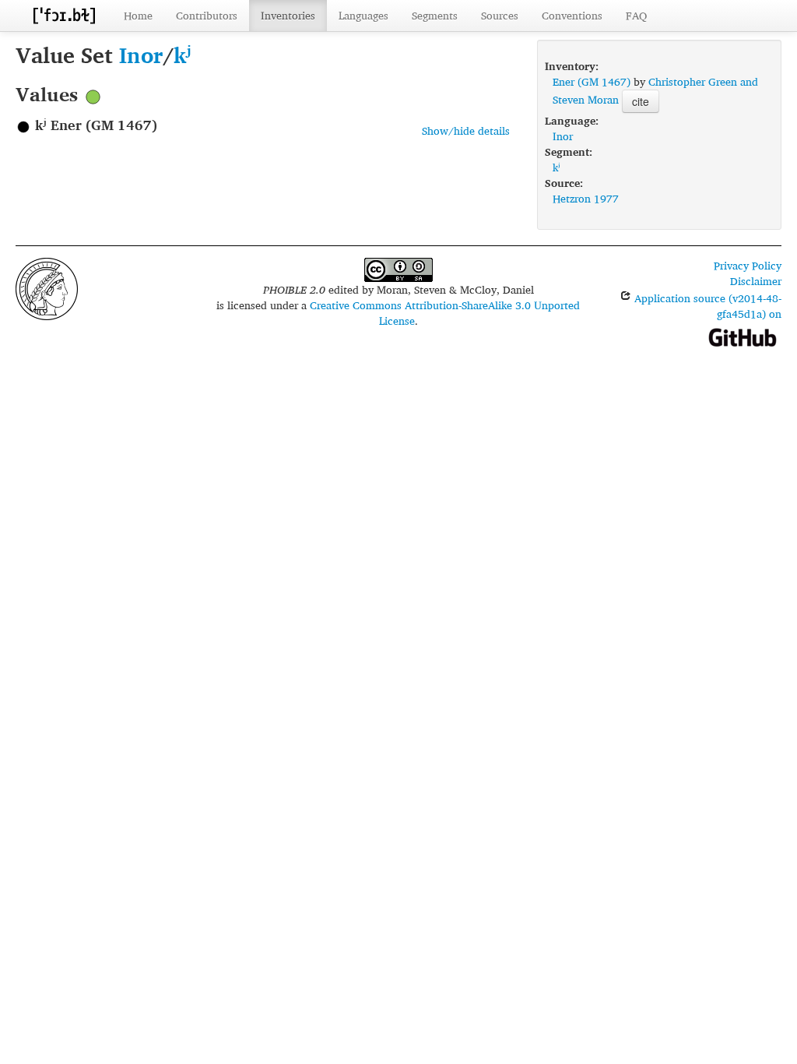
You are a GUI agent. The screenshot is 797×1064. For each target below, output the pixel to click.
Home (138, 15)
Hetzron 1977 (586, 198)
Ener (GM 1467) (591, 81)
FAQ (636, 15)
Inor (141, 54)
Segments (435, 15)
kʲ (182, 54)
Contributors (206, 15)
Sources (499, 15)
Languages (363, 15)
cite (640, 101)
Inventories (288, 15)
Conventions (572, 15)
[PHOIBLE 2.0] (64, 15)
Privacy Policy (747, 265)
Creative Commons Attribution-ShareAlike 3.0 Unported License (445, 312)
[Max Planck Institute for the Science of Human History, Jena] (47, 287)
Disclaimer (755, 281)
